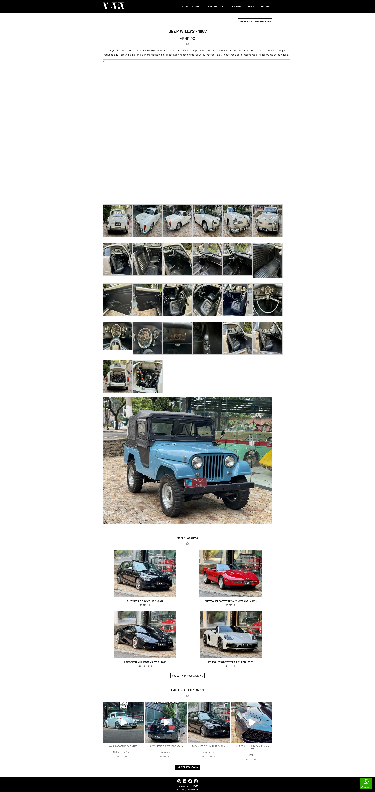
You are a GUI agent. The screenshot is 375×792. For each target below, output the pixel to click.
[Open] (123, 722)
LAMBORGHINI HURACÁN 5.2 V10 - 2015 (145, 662)
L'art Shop (235, 6)
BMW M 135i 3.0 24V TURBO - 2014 (145, 601)
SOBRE (250, 6)
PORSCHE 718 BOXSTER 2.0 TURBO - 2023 (230, 662)
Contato (265, 6)
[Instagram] (141, 739)
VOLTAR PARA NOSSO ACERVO (255, 21)
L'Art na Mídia (216, 6)
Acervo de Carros (191, 6)
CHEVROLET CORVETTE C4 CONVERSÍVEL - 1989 (231, 601)
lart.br (123, 704)
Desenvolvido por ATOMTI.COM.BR (187, 790)
